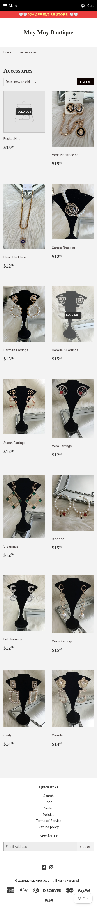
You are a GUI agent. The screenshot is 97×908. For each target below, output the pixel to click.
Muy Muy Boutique (48, 32)
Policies (48, 815)
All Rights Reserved (66, 880)
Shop (48, 802)
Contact (49, 808)
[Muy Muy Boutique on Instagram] (51, 868)
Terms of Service (48, 821)
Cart (90, 6)
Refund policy (49, 827)
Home (7, 52)
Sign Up (85, 846)
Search (48, 796)
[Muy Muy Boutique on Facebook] (43, 868)
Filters (85, 81)
